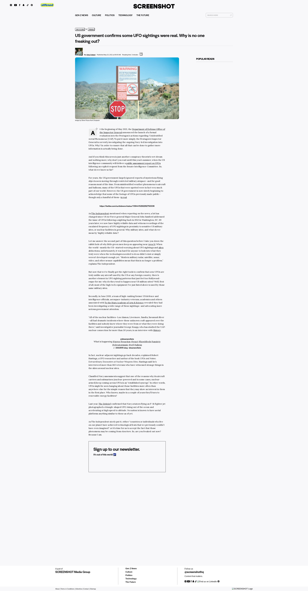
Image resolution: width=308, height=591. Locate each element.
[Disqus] (127, 511)
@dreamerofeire (127, 339)
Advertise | (79, 589)
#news (116, 341)
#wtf (131, 345)
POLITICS (110, 15)
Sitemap (93, 589)
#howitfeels (145, 341)
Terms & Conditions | (68, 589)
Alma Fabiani (91, 55)
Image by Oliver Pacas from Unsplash (87, 120)
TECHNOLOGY (125, 15)
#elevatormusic (120, 345)
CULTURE (96, 15)
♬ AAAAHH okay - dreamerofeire (127, 347)
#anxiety (155, 341)
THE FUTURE (142, 15)
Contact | (86, 589)
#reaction (125, 341)
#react (134, 341)
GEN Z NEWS (81, 15)
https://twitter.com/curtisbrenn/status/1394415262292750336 (127, 206)
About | (57, 589)
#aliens (138, 345)
